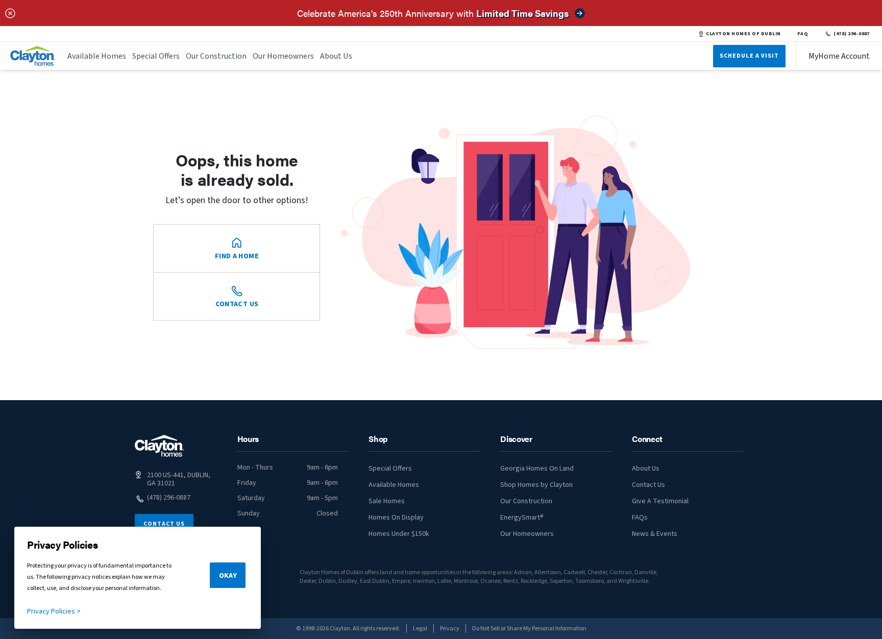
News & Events (654, 534)
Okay (228, 576)
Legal (420, 628)
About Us (336, 56)
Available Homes (96, 56)
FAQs (640, 517)
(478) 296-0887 (852, 33)
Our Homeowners (283, 56)
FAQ (802, 34)
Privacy (449, 628)
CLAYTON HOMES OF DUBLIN (743, 34)
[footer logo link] (159, 446)
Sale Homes (387, 501)
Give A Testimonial (660, 501)
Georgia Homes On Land (537, 468)
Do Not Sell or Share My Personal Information (529, 628)
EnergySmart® (522, 517)
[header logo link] (32, 56)
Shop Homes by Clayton (536, 485)
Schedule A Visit (749, 56)
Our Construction (216, 56)
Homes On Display (396, 517)
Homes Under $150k (399, 534)
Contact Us (164, 524)
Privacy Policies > (54, 611)
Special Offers (156, 56)
